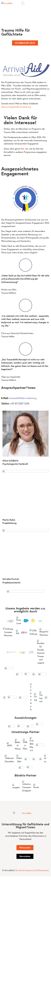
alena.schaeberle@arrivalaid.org (16, 106)
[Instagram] (45, 3)
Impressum (30, 870)
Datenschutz (43, 870)
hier (22, 148)
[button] (23, 3)
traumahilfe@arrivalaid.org (23, 398)
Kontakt (19, 870)
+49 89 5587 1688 (19, 403)
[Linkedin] (48, 3)
